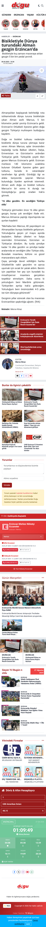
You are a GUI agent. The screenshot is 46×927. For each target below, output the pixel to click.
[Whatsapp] (32, 872)
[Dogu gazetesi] (21, 6)
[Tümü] (43, 740)
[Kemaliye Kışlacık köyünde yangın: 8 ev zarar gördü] (12, 437)
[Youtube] (30, 376)
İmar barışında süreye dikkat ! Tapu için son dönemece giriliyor (32, 425)
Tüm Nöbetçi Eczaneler (24, 569)
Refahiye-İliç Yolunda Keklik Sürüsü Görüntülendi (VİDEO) (10, 425)
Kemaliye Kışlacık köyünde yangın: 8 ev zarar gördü (12, 447)
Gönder (7, 485)
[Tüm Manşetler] (43, 578)
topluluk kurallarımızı (24, 493)
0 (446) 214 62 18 (11, 549)
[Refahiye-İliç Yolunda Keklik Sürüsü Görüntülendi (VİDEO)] (12, 416)
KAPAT (28, 924)
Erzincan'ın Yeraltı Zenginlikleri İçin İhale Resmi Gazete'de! (32, 404)
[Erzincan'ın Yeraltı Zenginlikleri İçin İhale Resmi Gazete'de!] (34, 394)
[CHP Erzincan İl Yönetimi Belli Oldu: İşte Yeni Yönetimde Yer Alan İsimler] (34, 437)
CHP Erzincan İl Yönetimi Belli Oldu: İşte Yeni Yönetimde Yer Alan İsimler (33, 447)
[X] (19, 872)
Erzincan (17, 36)
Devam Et (18, 372)
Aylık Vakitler (8, 862)
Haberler (6, 36)
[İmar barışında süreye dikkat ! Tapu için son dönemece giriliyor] (34, 416)
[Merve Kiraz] (7, 364)
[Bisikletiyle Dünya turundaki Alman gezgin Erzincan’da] (23, 79)
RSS (8, 906)
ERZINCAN (19, 14)
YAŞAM (30, 14)
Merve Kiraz (20, 362)
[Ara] (42, 5)
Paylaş (7, 96)
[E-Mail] (17, 376)
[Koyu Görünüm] (39, 5)
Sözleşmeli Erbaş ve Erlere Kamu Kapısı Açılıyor (12, 403)
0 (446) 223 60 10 (11, 562)
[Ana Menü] (3, 6)
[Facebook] (22, 376)
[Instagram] (26, 376)
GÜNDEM (6, 14)
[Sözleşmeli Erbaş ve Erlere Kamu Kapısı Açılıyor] (12, 394)
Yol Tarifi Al (25, 549)
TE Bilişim (29, 913)
